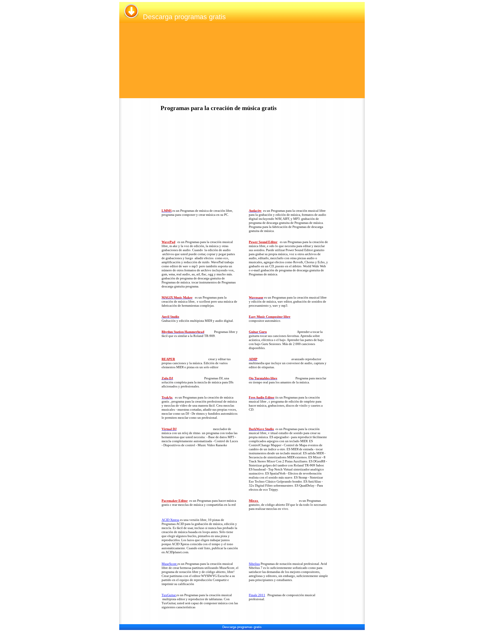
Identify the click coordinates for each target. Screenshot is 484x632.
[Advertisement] (242, 63)
